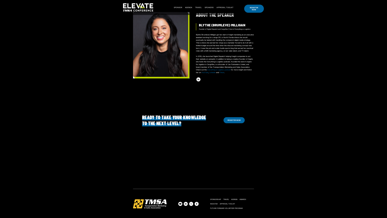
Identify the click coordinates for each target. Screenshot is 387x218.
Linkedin (212, 72)
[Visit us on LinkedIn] (186, 204)
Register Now (254, 9)
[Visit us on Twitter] (191, 204)
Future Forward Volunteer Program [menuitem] (226, 208)
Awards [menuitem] (243, 199)
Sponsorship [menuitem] (215, 199)
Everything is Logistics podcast (218, 70)
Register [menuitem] (214, 204)
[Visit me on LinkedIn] (198, 79)
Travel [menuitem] (226, 199)
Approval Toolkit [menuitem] (227, 204)
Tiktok (222, 72)
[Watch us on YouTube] (180, 204)
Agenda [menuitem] (234, 199)
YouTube (205, 72)
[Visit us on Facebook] (197, 204)
